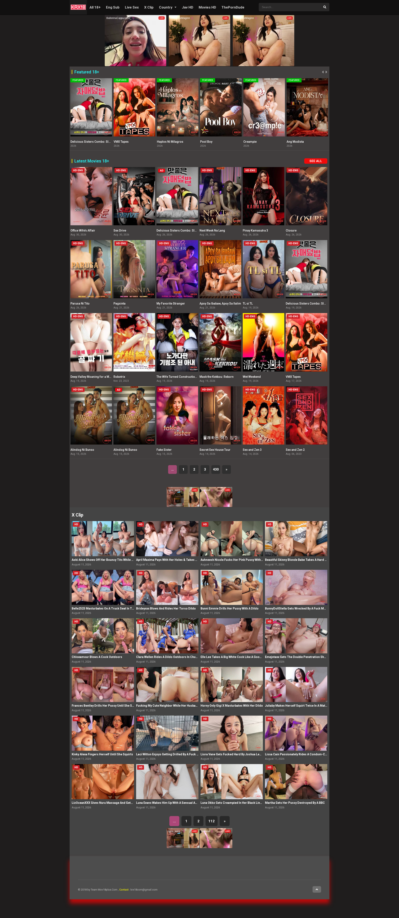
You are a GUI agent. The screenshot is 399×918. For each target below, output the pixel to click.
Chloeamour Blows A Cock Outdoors (97, 657)
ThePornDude (233, 7)
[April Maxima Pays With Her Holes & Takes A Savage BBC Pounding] (167, 538)
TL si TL (248, 303)
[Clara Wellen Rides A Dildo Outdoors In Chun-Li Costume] (167, 635)
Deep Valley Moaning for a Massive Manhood (101, 376)
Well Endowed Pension (302, 141)
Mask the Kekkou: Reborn (217, 376)
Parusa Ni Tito (80, 303)
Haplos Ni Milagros (127, 141)
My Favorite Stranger (170, 303)
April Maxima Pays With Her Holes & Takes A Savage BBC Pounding (182, 559)
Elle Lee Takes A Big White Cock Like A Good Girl (234, 657)
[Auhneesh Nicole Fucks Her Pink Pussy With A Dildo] (232, 538)
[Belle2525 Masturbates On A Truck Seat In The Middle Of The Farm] (103, 587)
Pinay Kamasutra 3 (255, 230)
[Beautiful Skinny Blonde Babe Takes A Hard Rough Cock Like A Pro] (296, 538)
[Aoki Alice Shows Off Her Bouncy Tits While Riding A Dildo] (103, 538)
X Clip (149, 7)
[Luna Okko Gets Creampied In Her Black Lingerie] (232, 781)
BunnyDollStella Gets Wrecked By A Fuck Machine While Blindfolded (311, 608)
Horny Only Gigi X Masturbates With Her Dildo (232, 705)
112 (211, 821)
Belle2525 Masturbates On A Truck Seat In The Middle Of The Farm (117, 608)
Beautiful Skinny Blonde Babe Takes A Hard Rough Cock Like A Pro (310, 559)
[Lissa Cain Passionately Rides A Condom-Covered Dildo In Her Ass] (296, 733)
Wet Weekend (252, 376)
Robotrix (119, 376)
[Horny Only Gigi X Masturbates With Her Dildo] (232, 684)
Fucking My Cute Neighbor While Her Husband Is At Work (175, 705)
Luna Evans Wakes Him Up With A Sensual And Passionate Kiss (179, 802)
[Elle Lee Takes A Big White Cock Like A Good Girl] (232, 635)
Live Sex (132, 7)
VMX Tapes (77, 141)
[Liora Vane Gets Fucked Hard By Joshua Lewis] (232, 733)
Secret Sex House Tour (215, 449)
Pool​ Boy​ (163, 141)
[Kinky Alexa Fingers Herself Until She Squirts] (103, 733)
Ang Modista (252, 141)
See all (315, 161)
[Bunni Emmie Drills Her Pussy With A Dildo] (232, 587)
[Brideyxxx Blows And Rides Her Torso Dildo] (167, 587)
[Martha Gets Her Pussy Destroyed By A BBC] (296, 781)
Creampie (206, 141)
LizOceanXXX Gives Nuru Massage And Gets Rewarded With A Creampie (121, 802)
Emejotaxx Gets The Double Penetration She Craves (300, 657)
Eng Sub (112, 7)
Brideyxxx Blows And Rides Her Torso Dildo (166, 608)
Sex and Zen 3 (252, 449)
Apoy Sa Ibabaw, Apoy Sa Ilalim (220, 303)
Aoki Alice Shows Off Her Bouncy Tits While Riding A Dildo (111, 559)
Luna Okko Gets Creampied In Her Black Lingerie (234, 802)
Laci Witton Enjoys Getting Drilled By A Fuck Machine (172, 754)
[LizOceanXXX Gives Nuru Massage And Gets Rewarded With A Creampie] (103, 781)
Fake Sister (164, 449)
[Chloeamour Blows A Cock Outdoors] (103, 635)
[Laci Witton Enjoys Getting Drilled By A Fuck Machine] (167, 733)
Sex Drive (119, 230)
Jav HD (187, 7)
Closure (291, 230)
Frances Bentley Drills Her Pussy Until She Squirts (106, 705)
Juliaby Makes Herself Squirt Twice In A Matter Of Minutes (305, 705)
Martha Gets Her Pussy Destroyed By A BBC (295, 802)
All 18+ (95, 7)
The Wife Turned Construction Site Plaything (186, 376)
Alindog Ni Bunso (82, 449)
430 (216, 469)
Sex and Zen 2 (295, 449)
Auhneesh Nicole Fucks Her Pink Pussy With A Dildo (236, 559)
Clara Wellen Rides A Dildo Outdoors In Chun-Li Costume (175, 657)
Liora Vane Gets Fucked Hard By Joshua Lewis (232, 754)
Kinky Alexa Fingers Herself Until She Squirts (102, 754)
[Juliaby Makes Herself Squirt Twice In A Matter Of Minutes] (296, 684)
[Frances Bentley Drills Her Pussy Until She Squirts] (103, 684)
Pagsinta (119, 303)
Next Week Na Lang (212, 230)
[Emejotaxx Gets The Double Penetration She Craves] (296, 635)
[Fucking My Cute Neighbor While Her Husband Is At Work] (167, 684)
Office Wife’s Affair (82, 230)
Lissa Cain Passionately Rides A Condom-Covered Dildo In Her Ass (311, 754)
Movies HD (207, 7)
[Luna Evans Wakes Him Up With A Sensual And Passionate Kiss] (167, 781)
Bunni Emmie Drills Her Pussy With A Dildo (230, 608)
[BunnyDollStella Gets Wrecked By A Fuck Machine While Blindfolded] (296, 587)
